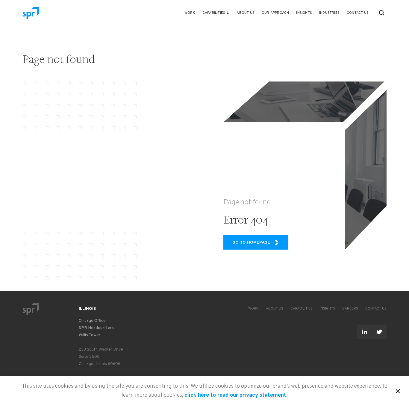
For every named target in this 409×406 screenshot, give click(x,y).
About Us (246, 12)
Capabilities (213, 12)
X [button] (398, 390)
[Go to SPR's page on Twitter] (379, 332)
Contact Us (358, 12)
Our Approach (275, 12)
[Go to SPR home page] (30, 309)
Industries (329, 12)
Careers (350, 308)
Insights (304, 12)
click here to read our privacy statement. (236, 395)
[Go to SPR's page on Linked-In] (364, 332)
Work (189, 12)
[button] (382, 13)
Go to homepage (251, 242)
